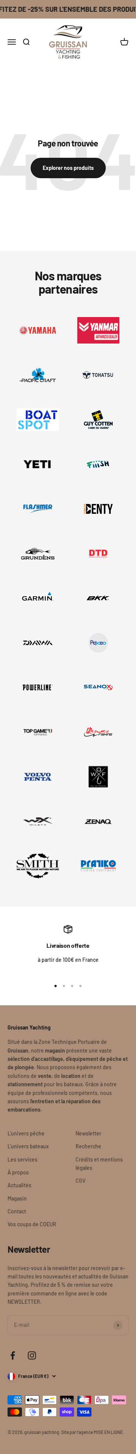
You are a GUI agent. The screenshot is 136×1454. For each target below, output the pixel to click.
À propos (18, 1172)
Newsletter (88, 1133)
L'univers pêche (26, 1133)
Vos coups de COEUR (32, 1224)
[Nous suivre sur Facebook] (13, 1355)
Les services (22, 1159)
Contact (17, 1211)
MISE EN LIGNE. (109, 1432)
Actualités (19, 1185)
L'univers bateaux (28, 1146)
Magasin (17, 1198)
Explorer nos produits (68, 168)
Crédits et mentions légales (99, 1163)
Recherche (88, 1146)
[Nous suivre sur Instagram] (32, 1355)
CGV (80, 1180)
